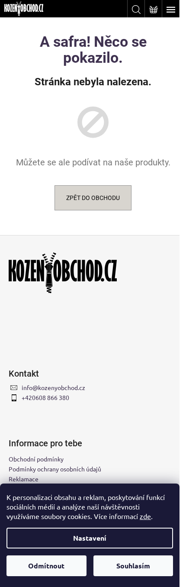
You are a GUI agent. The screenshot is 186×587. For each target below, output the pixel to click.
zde (145, 516)
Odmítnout (46, 565)
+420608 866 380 (45, 397)
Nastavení (89, 537)
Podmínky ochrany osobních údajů (55, 469)
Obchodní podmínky (36, 459)
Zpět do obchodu (93, 197)
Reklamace (23, 479)
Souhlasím (133, 565)
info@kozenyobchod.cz (53, 387)
